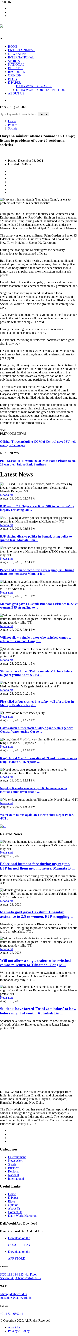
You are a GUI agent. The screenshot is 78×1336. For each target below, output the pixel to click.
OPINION (14, 75)
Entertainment (17, 1157)
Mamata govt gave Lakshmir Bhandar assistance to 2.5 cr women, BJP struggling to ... (39, 914)
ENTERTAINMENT (21, 50)
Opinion (13, 1205)
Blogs (11, 1201)
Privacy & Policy (19, 1331)
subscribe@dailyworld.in (16, 1297)
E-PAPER (14, 82)
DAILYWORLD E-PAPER (34, 86)
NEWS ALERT (18, 53)
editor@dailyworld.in (13, 1294)
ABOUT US (16, 93)
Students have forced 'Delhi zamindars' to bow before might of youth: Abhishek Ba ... (36, 673)
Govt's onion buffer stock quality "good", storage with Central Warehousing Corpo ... (36, 729)
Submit (43, 114)
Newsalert (6, 494)
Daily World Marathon (22, 1215)
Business (13, 1168)
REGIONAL (16, 71)
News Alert (15, 1160)
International (16, 1178)
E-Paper (13, 1197)
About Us (14, 1208)
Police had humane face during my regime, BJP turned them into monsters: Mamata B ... (37, 571)
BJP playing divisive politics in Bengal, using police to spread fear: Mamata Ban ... (36, 538)
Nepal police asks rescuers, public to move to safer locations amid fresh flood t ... (33, 789)
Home (12, 121)
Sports (12, 1164)
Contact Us (15, 1212)
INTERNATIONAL (21, 57)
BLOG (12, 79)
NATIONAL (16, 64)
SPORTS (14, 61)
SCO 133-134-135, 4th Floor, (18, 1274)
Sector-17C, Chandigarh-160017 (20, 1278)
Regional (13, 1171)
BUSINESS (15, 68)
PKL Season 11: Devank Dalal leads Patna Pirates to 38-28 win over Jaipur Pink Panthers (38, 462)
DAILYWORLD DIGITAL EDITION (40, 89)
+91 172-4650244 (11, 1313)
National (13, 1175)
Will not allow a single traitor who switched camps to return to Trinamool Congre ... (35, 639)
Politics (12, 124)
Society (12, 128)
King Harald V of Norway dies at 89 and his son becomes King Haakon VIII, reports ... (38, 759)
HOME (13, 46)
